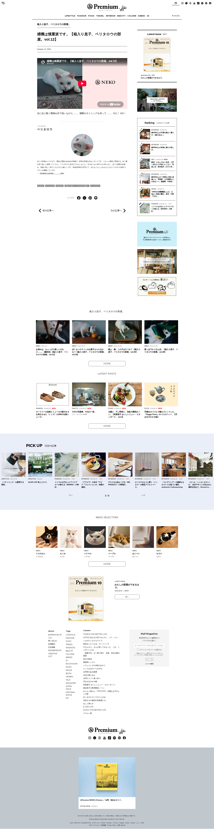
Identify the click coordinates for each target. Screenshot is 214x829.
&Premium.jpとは (55, 636)
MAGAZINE (71, 683)
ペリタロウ (45, 128)
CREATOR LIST (176, 5)
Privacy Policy (111, 825)
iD (148, 16)
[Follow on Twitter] (186, 3)
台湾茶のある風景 (90, 672)
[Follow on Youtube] (194, 3)
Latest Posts (107, 373)
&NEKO (141, 16)
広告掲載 (51, 647)
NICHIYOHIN (71, 664)
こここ (138, 823)
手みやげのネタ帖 (90, 681)
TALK (68, 680)
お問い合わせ (121, 825)
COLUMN (131, 16)
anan (71, 823)
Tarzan (127, 823)
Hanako (109, 823)
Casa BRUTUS (86, 823)
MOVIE (69, 670)
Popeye (121, 823)
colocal (133, 823)
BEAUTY (121, 16)
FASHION (81, 16)
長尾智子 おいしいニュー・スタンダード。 (100, 685)
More (107, 363)
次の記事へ (116, 210)
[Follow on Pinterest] (206, 3)
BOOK (68, 673)
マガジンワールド (94, 825)
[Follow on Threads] (190, 3)
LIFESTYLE (70, 16)
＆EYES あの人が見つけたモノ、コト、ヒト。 (101, 637)
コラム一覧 (87, 713)
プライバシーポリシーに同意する (150, 650)
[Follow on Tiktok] (198, 3)
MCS (142, 823)
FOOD (91, 16)
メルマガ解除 (149, 664)
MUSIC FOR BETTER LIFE (94, 710)
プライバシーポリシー (156, 653)
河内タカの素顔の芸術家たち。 (95, 700)
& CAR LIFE (88, 707)
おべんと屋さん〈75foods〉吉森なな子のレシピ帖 (101, 692)
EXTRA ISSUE (69, 687)
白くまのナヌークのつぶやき (94, 697)
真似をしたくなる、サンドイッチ (96, 644)
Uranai (69, 677)
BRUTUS (77, 823)
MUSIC (69, 667)
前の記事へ (48, 210)
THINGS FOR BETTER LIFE (95, 634)
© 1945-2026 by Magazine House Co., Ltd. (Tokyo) (106, 819)
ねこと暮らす (88, 703)
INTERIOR (110, 16)
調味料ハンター (89, 662)
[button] (70, 495)
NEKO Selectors (107, 517)
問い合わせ (52, 641)
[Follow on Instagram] (182, 3)
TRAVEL (100, 16)
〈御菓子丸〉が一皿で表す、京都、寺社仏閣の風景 (101, 654)
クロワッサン (96, 823)
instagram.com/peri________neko (52, 173)
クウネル (115, 823)
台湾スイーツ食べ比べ (92, 678)
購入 (127, 597)
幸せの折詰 (87, 659)
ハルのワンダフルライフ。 (93, 641)
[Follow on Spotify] (202, 3)
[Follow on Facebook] (210, 3)
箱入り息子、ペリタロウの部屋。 (54, 24)
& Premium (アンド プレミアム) (107, 7)
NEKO (41, 186)
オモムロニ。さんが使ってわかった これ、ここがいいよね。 (101, 648)
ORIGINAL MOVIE (70, 693)
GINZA (103, 823)
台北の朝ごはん (89, 675)
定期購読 (51, 644)
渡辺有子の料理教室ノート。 (94, 688)
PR (67, 698)
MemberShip (54, 650)
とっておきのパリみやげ (92, 669)
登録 (149, 659)
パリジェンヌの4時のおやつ (94, 665)
